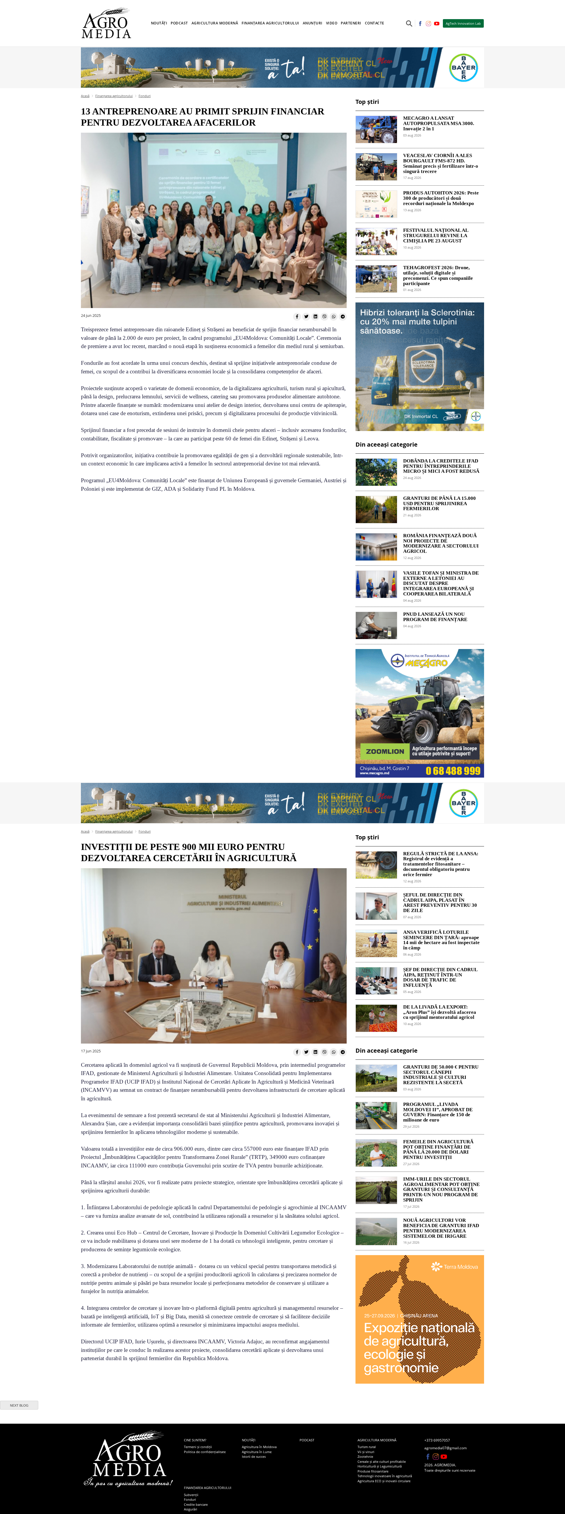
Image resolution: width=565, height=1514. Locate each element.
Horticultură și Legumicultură (380, 1466)
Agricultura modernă (377, 1440)
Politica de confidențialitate (205, 1452)
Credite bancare (196, 1504)
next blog (19, 1405)
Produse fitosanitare (373, 1471)
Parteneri (351, 23)
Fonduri (145, 96)
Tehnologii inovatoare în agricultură (385, 1476)
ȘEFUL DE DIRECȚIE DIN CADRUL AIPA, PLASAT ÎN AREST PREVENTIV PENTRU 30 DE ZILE (440, 902)
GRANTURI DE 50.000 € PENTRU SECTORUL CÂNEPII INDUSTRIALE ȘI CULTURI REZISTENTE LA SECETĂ (440, 1074)
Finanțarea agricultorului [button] (270, 23)
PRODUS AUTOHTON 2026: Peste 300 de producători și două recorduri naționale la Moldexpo (441, 198)
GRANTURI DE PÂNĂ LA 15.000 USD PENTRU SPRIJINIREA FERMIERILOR (439, 504)
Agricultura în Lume (257, 1452)
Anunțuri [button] (313, 23)
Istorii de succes (254, 1456)
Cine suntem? (195, 1440)
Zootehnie (365, 1456)
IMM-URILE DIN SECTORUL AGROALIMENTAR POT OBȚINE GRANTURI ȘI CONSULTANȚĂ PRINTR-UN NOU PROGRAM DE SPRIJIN (441, 1190)
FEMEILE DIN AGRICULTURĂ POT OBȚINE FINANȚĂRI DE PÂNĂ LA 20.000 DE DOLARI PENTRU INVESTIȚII (438, 1149)
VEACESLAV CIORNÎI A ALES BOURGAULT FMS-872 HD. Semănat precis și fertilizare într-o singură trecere (440, 163)
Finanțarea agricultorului (114, 96)
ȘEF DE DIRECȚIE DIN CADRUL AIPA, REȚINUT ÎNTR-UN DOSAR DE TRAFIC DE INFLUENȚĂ (440, 977)
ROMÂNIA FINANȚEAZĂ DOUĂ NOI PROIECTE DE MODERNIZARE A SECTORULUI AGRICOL (441, 543)
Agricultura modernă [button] (215, 23)
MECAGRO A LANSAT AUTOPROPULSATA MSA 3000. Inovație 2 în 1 (438, 124)
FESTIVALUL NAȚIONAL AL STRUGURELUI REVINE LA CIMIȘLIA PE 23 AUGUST (435, 236)
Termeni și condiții (198, 1447)
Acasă (85, 96)
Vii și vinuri (366, 1452)
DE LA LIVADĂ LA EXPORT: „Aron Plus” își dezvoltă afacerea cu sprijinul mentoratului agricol (439, 1012)
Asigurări (190, 1509)
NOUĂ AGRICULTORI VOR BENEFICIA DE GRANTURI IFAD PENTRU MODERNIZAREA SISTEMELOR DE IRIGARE (441, 1228)
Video (332, 23)
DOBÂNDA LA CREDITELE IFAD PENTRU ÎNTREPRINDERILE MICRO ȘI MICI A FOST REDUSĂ (441, 466)
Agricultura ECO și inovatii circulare (384, 1481)
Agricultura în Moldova (259, 1447)
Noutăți (248, 1440)
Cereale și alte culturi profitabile (382, 1461)
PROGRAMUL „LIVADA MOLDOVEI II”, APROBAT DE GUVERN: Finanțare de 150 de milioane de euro (438, 1112)
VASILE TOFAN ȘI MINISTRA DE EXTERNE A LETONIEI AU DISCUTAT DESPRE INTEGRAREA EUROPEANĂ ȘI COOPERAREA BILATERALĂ (441, 583)
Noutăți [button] (159, 23)
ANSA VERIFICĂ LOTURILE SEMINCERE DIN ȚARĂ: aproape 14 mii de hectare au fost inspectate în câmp (441, 940)
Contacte (374, 23)
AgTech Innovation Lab (463, 23)
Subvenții (191, 1495)
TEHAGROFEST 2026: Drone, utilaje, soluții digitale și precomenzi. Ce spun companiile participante (438, 275)
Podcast (179, 23)
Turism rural (367, 1447)
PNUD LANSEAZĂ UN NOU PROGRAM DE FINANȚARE (435, 617)
